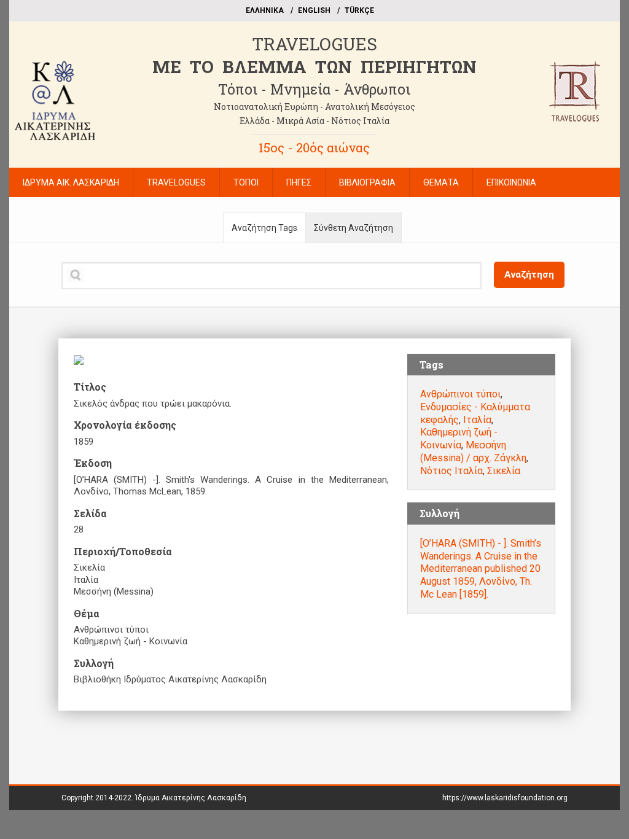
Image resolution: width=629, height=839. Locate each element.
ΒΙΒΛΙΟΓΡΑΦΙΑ (367, 182)
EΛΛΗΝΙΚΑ (265, 10)
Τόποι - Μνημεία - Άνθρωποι (314, 89)
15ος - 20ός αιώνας (314, 147)
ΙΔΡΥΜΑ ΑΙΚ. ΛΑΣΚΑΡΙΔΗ (71, 182)
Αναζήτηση (529, 274)
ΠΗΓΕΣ (298, 182)
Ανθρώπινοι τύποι (460, 394)
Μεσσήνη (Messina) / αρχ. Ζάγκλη (473, 451)
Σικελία (503, 471)
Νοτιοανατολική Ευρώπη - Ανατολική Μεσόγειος (314, 106)
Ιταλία (477, 420)
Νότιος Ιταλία (451, 471)
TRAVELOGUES (314, 44)
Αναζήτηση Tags (264, 228)
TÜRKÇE (359, 10)
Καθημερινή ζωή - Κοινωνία (459, 438)
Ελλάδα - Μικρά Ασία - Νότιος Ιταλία (314, 121)
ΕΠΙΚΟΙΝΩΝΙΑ (511, 182)
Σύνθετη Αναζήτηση (353, 228)
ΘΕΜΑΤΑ (441, 182)
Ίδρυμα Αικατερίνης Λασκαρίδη (190, 798)
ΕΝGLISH (314, 10)
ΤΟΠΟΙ (246, 182)
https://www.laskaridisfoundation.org (505, 798)
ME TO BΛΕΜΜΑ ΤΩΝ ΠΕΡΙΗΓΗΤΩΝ (314, 66)
